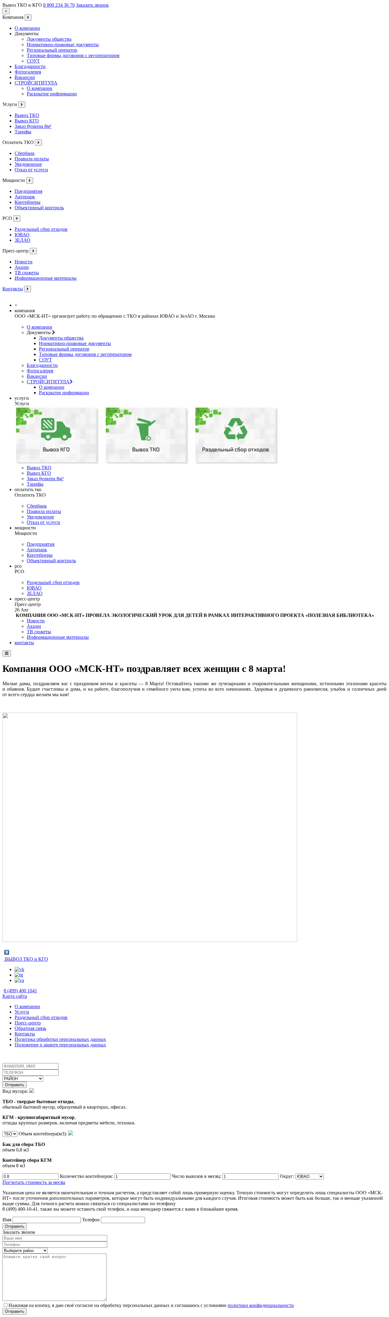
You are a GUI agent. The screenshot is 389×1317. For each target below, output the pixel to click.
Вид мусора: (69, 1107)
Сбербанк (25, 153)
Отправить (14, 1085)
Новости (24, 261)
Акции (22, 267)
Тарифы (23, 131)
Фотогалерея (28, 71)
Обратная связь (30, 1028)
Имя (7, 1219)
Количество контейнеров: (87, 1176)
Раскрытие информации (52, 93)
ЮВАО (22, 234)
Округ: (287, 1176)
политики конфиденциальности (261, 1305)
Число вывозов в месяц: (197, 1176)
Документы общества (49, 39)
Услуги (22, 1011)
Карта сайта (14, 996)
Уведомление (28, 164)
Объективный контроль (39, 207)
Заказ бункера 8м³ (33, 126)
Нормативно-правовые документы (63, 44)
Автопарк (25, 196)
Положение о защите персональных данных (60, 1044)
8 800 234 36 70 (59, 5)
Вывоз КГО (27, 120)
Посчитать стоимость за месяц (33, 1182)
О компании (27, 28)
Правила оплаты (32, 158)
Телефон (91, 1219)
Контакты (12, 288)
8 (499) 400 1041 (20, 990)
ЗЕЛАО (22, 240)
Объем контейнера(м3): (35, 1149)
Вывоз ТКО (27, 115)
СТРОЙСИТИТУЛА (36, 82)
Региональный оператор (52, 50)
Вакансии (25, 77)
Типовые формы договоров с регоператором (73, 55)
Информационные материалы (46, 278)
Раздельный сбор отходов (41, 229)
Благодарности (30, 66)
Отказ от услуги (31, 169)
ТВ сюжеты (27, 272)
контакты (24, 642)
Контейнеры (27, 202)
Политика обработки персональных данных (60, 1039)
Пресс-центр (28, 1022)
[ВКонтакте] (7, 952)
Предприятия (28, 191)
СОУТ (33, 60)
